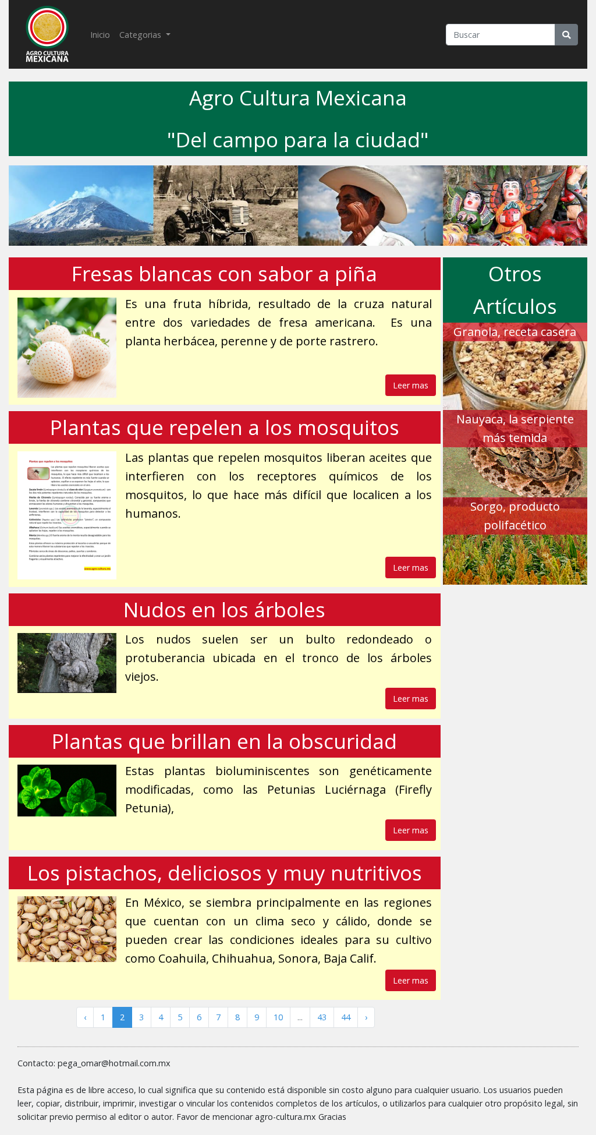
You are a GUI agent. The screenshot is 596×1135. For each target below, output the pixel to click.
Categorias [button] (141, 34)
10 (278, 1017)
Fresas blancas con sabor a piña (224, 273)
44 (345, 1017)
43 (322, 1017)
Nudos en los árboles (224, 609)
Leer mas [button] (410, 385)
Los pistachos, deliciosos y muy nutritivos (224, 872)
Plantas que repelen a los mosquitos (224, 427)
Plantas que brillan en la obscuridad (224, 741)
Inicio (102, 34)
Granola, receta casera (514, 332)
